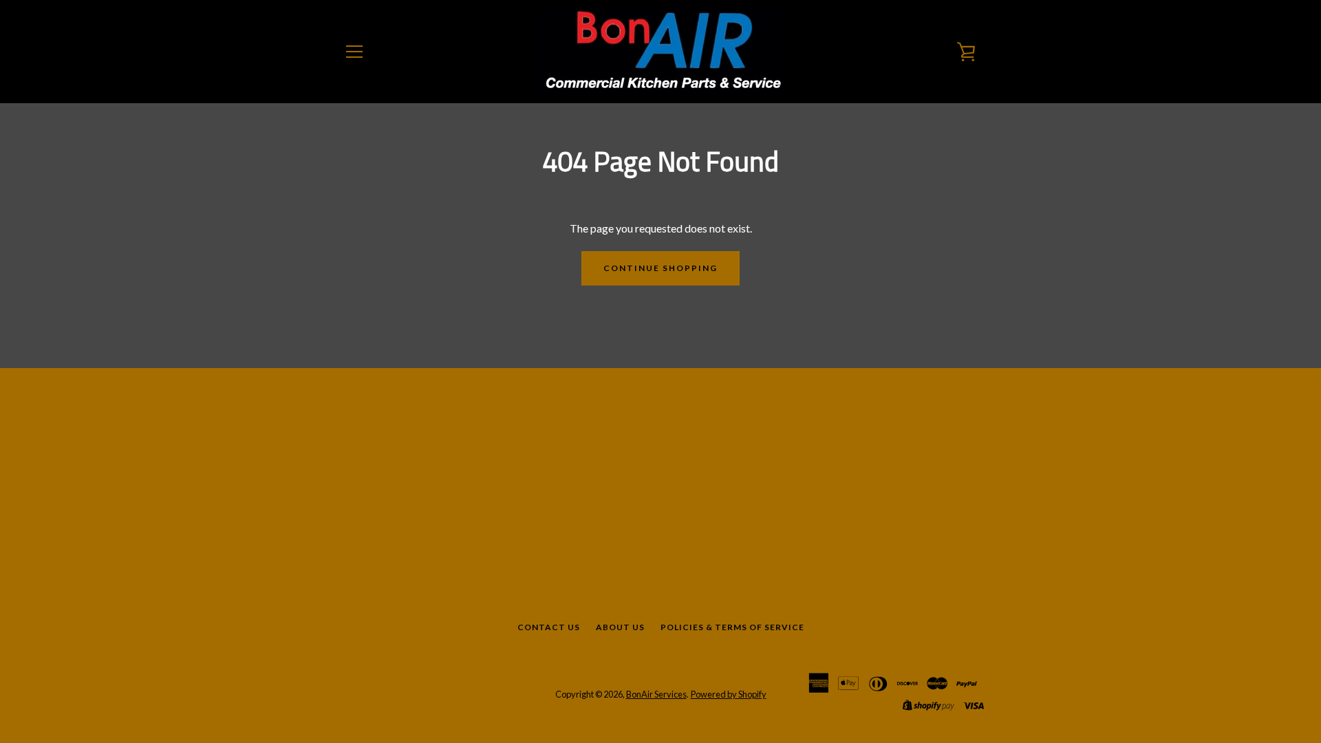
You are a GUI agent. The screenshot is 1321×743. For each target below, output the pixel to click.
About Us (620, 627)
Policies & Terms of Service (732, 627)
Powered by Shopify (728, 694)
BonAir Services (656, 694)
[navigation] (354, 51)
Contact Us (548, 627)
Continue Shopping (660, 268)
